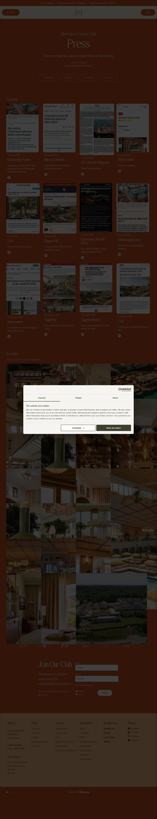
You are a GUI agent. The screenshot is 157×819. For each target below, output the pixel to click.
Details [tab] (79, 398)
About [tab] (115, 398)
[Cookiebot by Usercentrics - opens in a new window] (120, 390)
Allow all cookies (113, 428)
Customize (76, 428)
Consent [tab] (41, 398)
